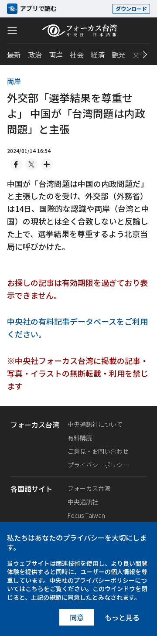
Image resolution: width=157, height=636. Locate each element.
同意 (77, 617)
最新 (14, 54)
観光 (119, 54)
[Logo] (79, 30)
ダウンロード (131, 8)
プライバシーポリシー (98, 464)
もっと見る (122, 617)
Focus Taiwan (86, 515)
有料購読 (80, 437)
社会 (77, 54)
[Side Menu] (12, 30)
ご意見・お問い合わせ (98, 451)
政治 (35, 54)
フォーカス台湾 (89, 488)
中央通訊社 (83, 501)
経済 (98, 54)
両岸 (56, 54)
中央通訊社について (95, 424)
